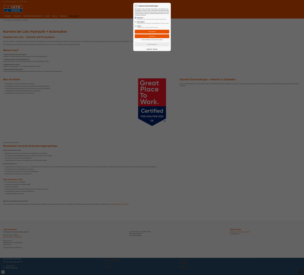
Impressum (155, 49)
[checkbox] (135, 17)
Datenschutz (149, 49)
